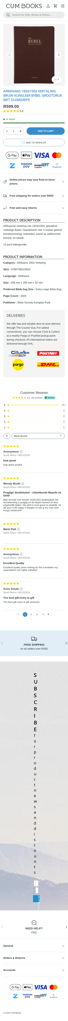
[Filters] (6, 436)
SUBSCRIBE (39, 898)
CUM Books (15, 1013)
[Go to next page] (49, 614)
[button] (55, 6)
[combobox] (34, 15)
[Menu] (62, 6)
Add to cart (46, 131)
